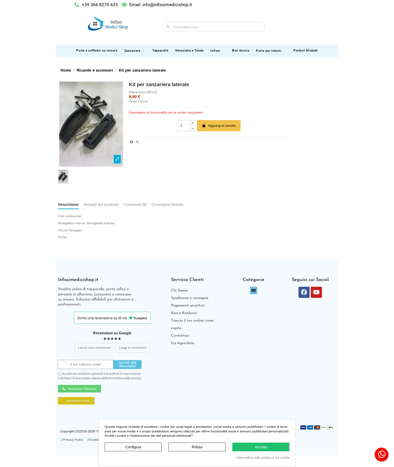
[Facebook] (304, 292)
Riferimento (137, 92)
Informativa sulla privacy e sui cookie (263, 457)
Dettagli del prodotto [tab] (101, 204)
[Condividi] (131, 142)
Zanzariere (132, 50)
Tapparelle (160, 50)
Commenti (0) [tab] (135, 204)
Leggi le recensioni (132, 347)
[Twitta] (137, 142)
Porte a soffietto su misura (96, 50)
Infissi (215, 50)
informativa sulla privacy (124, 378)
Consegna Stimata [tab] (167, 204)
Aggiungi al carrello (222, 125)
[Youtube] (316, 292)
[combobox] (214, 26)
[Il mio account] (321, 26)
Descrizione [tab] (68, 204)
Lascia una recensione (94, 347)
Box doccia (240, 50)
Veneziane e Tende (189, 50)
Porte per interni (268, 50)
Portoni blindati (305, 50)
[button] (330, 26)
